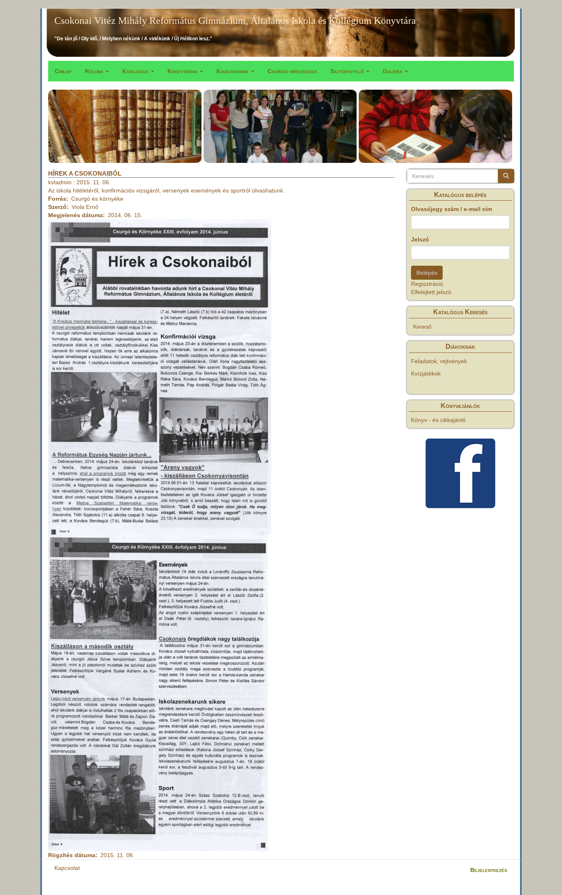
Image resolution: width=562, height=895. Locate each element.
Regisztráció (427, 284)
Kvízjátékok (426, 373)
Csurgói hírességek (292, 71)
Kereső (422, 326)
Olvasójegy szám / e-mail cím (451, 209)
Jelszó (420, 239)
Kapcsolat (67, 868)
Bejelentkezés (488, 870)
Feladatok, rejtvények (439, 361)
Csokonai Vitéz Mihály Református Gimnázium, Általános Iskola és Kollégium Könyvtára (235, 20)
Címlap (63, 71)
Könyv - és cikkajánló (438, 420)
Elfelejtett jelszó (431, 292)
